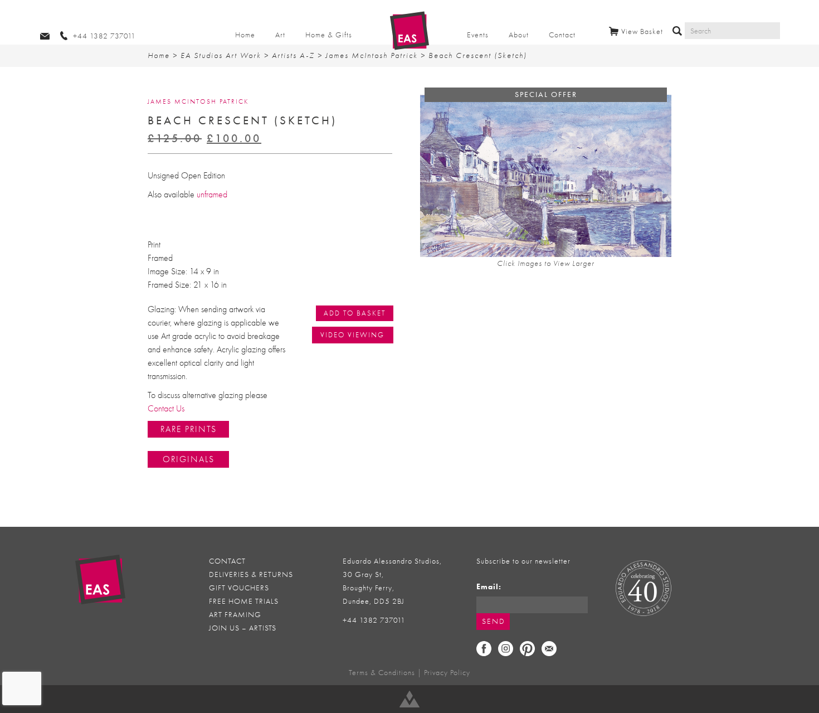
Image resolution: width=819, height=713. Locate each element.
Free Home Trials (244, 601)
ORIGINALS (188, 459)
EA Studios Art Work (221, 55)
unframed (212, 195)
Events (478, 35)
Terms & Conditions (382, 672)
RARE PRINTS (188, 429)
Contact (562, 35)
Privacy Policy (447, 672)
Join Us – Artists (242, 628)
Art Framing (235, 614)
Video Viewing (352, 335)
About (519, 35)
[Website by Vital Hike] (409, 699)
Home (245, 35)
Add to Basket (355, 313)
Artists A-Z (293, 55)
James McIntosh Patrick (371, 55)
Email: (488, 586)
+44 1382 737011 (374, 620)
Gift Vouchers (239, 588)
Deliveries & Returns (251, 574)
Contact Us (166, 409)
